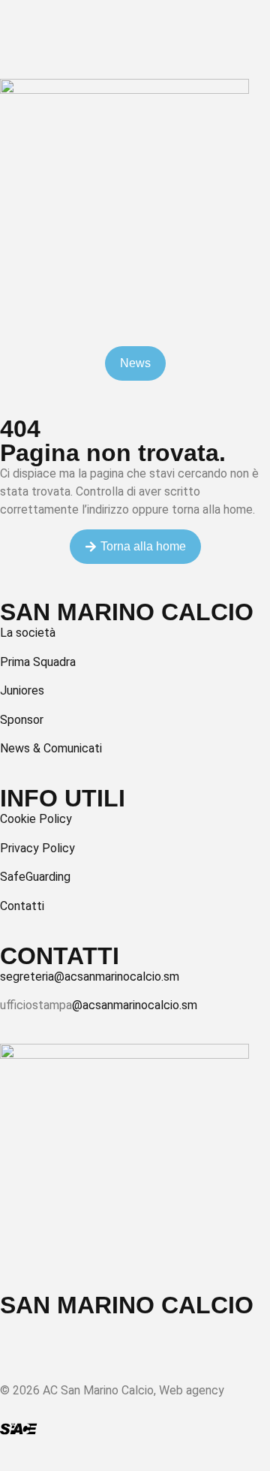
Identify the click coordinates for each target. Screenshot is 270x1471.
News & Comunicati (51, 748)
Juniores (22, 690)
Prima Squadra (38, 662)
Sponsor (22, 720)
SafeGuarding (35, 877)
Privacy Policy (37, 848)
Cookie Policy (36, 819)
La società (28, 632)
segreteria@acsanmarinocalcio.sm (89, 976)
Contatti (22, 906)
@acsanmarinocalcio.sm (134, 1005)
